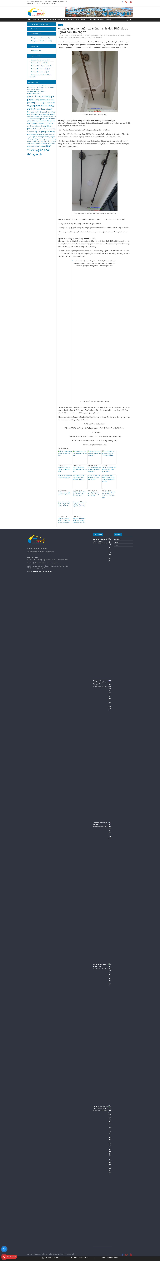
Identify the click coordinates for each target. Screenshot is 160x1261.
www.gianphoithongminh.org (42, 571)
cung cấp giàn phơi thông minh (41, 87)
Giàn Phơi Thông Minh (76, 35)
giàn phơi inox (39, 102)
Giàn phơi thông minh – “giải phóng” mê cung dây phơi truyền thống (79, 520)
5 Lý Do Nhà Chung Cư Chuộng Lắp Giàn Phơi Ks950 (64, 469)
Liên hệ (108, 19)
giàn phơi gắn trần (39, 100)
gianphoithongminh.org (79, 37)
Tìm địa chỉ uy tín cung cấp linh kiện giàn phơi (64, 493)
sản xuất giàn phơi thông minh (94, 37)
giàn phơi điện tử (32, 121)
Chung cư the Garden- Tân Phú (40, 60)
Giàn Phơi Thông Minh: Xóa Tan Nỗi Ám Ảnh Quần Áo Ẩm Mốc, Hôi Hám (108, 494)
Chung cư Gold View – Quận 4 (40, 72)
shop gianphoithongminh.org (48, 139)
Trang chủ (35, 19)
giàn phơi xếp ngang (34, 119)
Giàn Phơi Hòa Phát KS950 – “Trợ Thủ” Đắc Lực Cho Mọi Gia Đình (64, 520)
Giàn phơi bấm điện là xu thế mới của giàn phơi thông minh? (94, 469)
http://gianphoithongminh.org (38, 123)
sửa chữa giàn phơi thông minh (44, 143)
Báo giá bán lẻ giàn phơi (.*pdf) (40, 38)
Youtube (116, 542)
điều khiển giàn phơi (90, 35)
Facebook (117, 539)
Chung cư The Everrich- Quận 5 (40, 69)
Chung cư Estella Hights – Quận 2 (41, 66)
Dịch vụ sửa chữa (73, 19)
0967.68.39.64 (83, 1258)
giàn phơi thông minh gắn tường (43, 112)
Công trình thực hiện (96, 19)
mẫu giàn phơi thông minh (34, 139)
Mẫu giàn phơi (50, 137)
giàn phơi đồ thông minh (46, 121)
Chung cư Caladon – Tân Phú (39, 63)
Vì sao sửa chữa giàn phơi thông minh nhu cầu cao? (80, 469)
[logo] (37, 536)
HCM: (45, 1258)
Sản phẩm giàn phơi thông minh (44, 141)
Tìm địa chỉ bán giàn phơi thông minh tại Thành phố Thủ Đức (109, 469)
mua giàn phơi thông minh (38, 137)
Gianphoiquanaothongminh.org (36, 91)
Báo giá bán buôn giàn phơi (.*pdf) (41, 41)
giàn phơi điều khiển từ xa (47, 119)
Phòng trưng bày (36, 50)
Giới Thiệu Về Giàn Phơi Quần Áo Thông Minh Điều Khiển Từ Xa (79, 494)
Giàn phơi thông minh (57, 19)
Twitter (116, 545)
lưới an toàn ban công (37, 126)
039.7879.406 (53, 1258)
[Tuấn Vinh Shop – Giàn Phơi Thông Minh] (29, 20)
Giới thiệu (44, 19)
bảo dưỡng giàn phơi (42, 85)
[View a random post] (131, 20)
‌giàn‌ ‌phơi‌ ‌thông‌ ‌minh (66, 37)
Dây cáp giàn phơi (38, 89)
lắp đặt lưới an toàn (37, 134)
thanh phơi (43, 146)
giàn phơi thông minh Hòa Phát (38, 114)
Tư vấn (83, 19)
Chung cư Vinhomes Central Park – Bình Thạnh (40, 76)
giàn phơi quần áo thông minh (104, 35)
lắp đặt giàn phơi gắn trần (37, 128)
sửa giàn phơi (30, 141)
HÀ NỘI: (74, 1258)
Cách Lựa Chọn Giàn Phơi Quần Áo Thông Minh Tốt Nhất (93, 494)
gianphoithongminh (34, 93)
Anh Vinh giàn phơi (31, 85)
